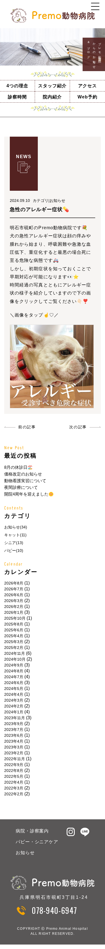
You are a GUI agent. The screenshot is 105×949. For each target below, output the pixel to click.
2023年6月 (13, 735)
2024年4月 (13, 694)
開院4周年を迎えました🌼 (29, 494)
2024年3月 (13, 700)
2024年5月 (13, 688)
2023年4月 (13, 741)
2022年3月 (13, 788)
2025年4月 (13, 636)
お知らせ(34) (15, 527)
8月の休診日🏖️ (18, 467)
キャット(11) (15, 535)
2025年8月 (13, 624)
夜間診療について (21, 487)
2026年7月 (13, 589)
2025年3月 (13, 641)
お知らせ (25, 852)
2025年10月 (14, 618)
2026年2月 (13, 606)
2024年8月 (13, 671)
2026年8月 (13, 583)
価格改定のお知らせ (23, 474)
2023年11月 (14, 718)
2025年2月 (13, 647)
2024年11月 (14, 653)
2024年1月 (13, 712)
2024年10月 (14, 659)
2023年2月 (13, 753)
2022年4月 (13, 782)
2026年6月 (13, 595)
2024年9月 (13, 665)
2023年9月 (13, 723)
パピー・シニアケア (37, 841)
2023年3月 (13, 747)
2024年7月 (13, 677)
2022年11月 (14, 759)
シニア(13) (13, 542)
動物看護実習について (25, 480)
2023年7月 (13, 729)
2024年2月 (13, 706)
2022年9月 (13, 764)
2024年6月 (13, 682)
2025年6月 (13, 630)
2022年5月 (13, 776)
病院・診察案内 (32, 831)
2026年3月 (13, 600)
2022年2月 (13, 794)
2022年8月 (13, 770)
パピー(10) (13, 550)
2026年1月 (13, 612)
